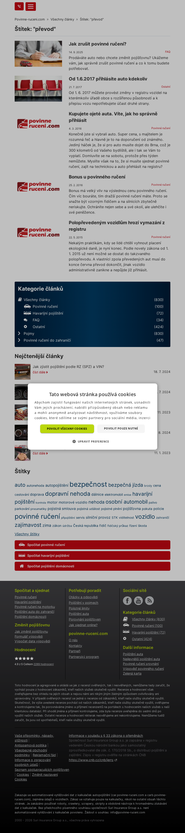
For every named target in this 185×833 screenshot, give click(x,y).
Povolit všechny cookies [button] (67, 428)
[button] (92, 441)
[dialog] (92, 416)
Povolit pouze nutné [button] (121, 428)
